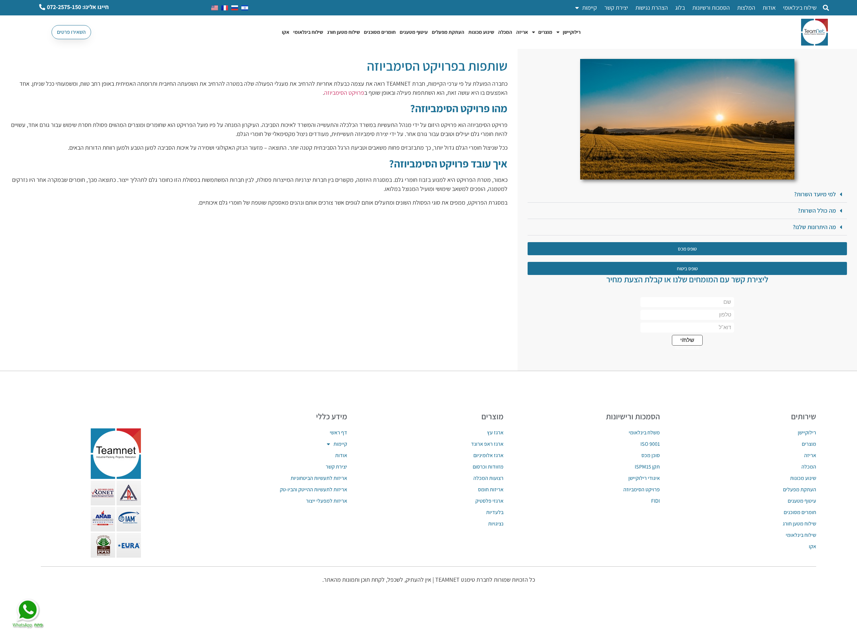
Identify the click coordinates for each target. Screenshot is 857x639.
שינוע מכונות (481, 32)
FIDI (655, 500)
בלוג (680, 7)
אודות (769, 7)
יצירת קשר (616, 7)
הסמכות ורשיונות (711, 7)
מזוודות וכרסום (488, 466)
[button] (825, 7)
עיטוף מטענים (414, 32)
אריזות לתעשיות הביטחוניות (319, 478)
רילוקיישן (571, 32)
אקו (285, 32)
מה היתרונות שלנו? (814, 227)
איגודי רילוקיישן (644, 478)
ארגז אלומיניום (488, 455)
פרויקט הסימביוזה (344, 92)
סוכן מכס (650, 455)
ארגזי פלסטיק (489, 500)
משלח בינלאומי (644, 432)
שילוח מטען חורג (343, 32)
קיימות (589, 7)
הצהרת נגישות (651, 7)
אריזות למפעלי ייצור (326, 500)
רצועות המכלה (488, 478)
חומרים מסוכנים (380, 32)
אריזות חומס (490, 489)
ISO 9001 (650, 443)
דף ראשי (338, 432)
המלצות (746, 7)
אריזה (522, 32)
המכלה (505, 32)
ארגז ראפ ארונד (487, 443)
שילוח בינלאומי (799, 7)
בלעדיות (494, 512)
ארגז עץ (495, 432)
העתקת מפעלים (448, 32)
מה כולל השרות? (817, 210)
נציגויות (495, 523)
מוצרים (545, 32)
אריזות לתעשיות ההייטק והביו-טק (313, 489)
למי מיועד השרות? (815, 194)
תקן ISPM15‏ (647, 466)
